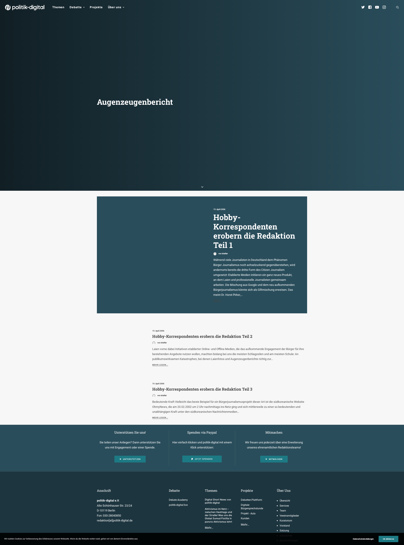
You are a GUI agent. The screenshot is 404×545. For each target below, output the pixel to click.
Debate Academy (178, 499)
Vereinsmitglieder (289, 515)
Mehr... (217, 300)
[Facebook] (371, 7)
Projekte (96, 7)
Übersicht (285, 500)
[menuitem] (58, 7)
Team (283, 510)
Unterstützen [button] (132, 459)
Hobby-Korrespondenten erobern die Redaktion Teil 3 (202, 389)
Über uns (114, 7)
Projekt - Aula (248, 513)
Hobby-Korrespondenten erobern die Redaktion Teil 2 (202, 336)
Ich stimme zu (388, 539)
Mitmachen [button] (276, 459)
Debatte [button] (76, 7)
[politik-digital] (24, 7)
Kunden (245, 518)
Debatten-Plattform (251, 499)
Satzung (284, 530)
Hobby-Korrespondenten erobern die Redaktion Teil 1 (254, 231)
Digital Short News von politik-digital (218, 501)
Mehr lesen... (160, 365)
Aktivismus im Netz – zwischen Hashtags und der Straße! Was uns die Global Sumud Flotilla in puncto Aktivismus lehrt (218, 515)
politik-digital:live (178, 504)
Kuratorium (286, 520)
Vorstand (285, 525)
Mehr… (209, 527)
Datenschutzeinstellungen (363, 539)
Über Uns (284, 490)
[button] (397, 7)
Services (284, 505)
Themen (58, 7)
